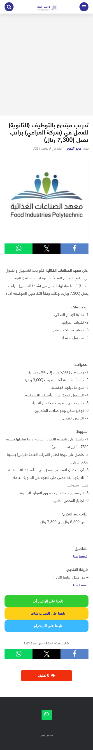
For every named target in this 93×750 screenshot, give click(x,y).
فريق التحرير (73, 149)
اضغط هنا (80, 556)
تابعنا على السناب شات (46, 613)
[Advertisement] (46, 64)
